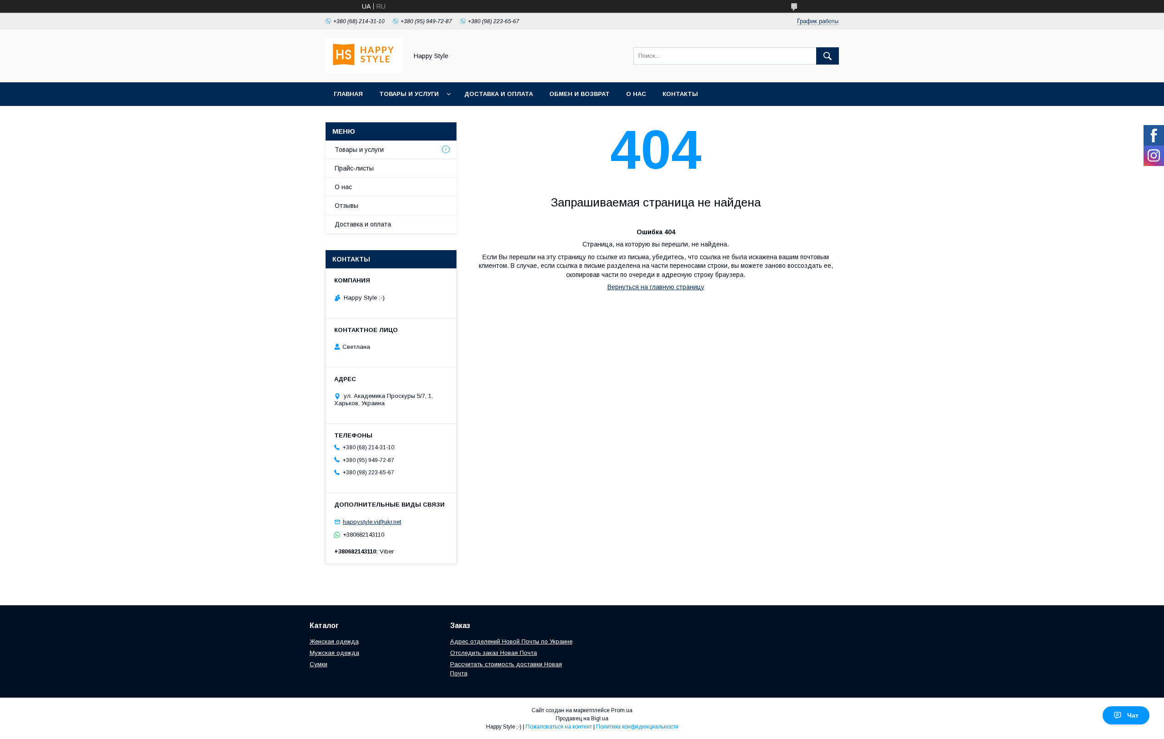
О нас (636, 93)
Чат (1133, 715)
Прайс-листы (354, 168)
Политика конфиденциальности (637, 727)
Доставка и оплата (498, 93)
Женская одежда (334, 641)
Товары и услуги (409, 93)
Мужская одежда (334, 652)
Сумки (318, 664)
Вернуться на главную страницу (655, 287)
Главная (348, 93)
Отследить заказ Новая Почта (493, 652)
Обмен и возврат (579, 93)
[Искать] (827, 56)
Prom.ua (621, 710)
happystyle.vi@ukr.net (372, 521)
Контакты (680, 93)
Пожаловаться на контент (559, 727)
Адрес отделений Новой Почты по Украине (511, 641)
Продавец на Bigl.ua (582, 718)
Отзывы (346, 205)
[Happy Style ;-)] (364, 70)
